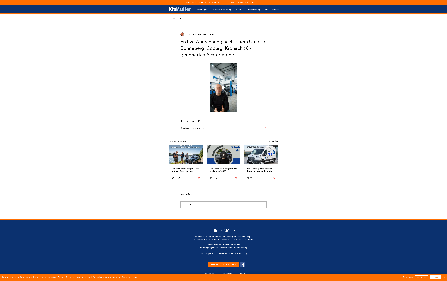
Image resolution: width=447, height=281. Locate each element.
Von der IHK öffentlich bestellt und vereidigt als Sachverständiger (223, 236)
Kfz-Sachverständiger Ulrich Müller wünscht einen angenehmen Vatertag (185, 170)
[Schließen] (444, 277)
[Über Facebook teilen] (181, 121)
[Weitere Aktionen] (265, 34)
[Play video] (223, 87)
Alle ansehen (273, 141)
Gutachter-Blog (175, 18)
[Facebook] (242, 264)
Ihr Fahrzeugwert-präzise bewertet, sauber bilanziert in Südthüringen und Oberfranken (260, 170)
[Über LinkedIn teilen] (193, 121)
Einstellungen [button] (408, 277)
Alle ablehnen (421, 277)
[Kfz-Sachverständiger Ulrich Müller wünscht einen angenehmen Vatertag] (186, 154)
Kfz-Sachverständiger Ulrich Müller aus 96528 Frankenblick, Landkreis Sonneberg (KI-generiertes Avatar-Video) (223, 170)
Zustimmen (435, 277)
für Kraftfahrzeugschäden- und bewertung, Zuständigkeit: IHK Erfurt (223, 239)
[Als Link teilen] (199, 121)
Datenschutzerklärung (129, 277)
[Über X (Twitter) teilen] (187, 121)
